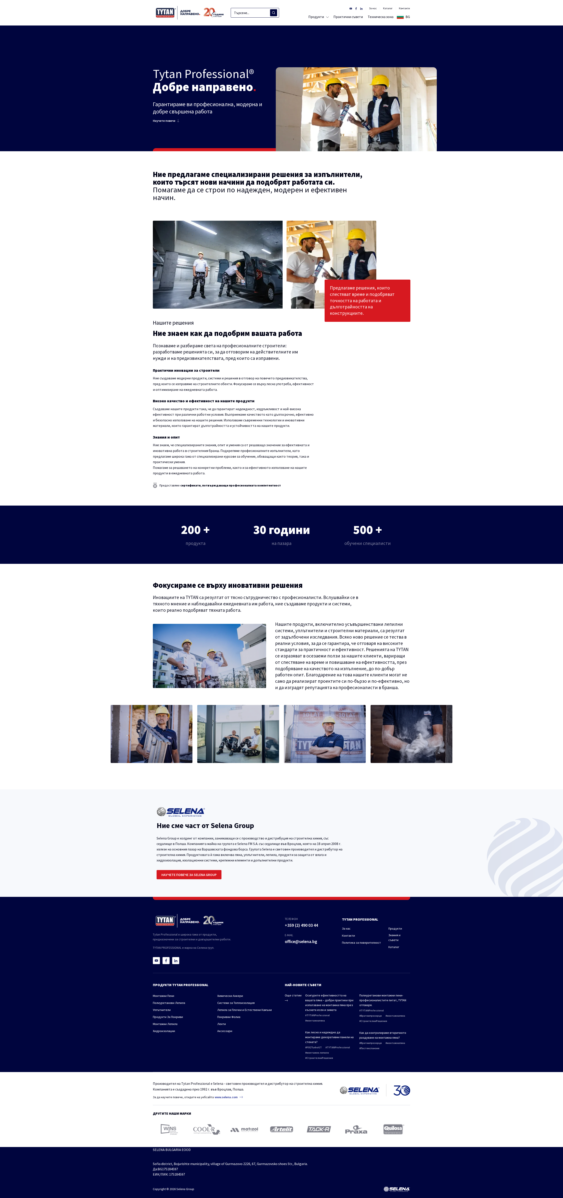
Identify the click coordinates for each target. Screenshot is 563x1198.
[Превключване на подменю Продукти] (326, 16)
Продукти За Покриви (168, 1017)
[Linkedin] (175, 960)
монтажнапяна (316, 1020)
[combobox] (255, 13)
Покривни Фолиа (228, 1017)
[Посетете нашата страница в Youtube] (350, 8)
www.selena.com (226, 1097)
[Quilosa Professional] (393, 1129)
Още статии (293, 995)
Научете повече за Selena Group (189, 874)
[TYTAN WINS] (169, 1129)
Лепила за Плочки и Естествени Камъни (244, 1010)
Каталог (388, 8)
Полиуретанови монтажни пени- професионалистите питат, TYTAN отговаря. (382, 1000)
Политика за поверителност (361, 943)
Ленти (221, 1024)
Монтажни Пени (163, 996)
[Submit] (273, 12)
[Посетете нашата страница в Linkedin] (361, 8)
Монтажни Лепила (165, 1024)
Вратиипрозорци (371, 1015)
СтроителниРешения (320, 1058)
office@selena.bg (301, 941)
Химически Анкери (230, 996)
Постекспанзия (370, 1048)
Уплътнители (162, 1010)
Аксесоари (224, 1031)
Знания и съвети (394, 937)
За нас (373, 8)
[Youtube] (156, 960)
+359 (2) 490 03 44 (301, 925)
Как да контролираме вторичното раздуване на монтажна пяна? (382, 1035)
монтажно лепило (318, 1052)
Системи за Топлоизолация (236, 1003)
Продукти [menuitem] (316, 17)
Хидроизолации (164, 1031)
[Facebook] (166, 960)
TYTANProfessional (318, 1015)
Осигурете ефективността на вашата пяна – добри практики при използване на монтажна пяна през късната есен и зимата (329, 1002)
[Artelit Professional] (281, 1129)
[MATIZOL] (244, 1129)
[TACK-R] (319, 1129)
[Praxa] (356, 1129)
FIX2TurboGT (314, 1047)
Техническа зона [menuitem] (380, 17)
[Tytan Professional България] (189, 12)
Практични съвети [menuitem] (348, 17)
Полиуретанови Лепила (169, 1003)
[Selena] (396, 1189)
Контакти (404, 8)
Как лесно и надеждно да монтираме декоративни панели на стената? (329, 1037)
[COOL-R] (207, 1129)
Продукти (395, 928)
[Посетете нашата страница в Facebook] (356, 8)
